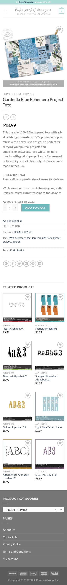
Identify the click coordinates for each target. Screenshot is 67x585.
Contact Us (10, 537)
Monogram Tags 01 (46, 328)
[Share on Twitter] (20, 263)
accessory (20, 237)
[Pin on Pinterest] (33, 263)
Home (7, 93)
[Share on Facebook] (13, 263)
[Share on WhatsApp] (6, 263)
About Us (9, 529)
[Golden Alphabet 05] (17, 406)
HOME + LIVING (24, 93)
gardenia (36, 237)
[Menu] (5, 11)
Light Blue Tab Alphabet (49, 427)
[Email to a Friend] (26, 263)
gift (44, 237)
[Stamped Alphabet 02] (17, 355)
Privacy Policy (12, 544)
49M (11, 237)
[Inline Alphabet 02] (49, 453)
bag (29, 237)
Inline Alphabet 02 (46, 474)
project (6, 241)
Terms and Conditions (17, 551)
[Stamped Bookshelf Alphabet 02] (49, 355)
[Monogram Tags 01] (49, 307)
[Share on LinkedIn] (40, 263)
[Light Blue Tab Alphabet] (49, 406)
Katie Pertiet (53, 237)
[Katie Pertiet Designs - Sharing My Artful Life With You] (33, 11)
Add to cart (35, 207)
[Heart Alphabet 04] (17, 307)
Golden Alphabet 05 (14, 427)
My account (10, 558)
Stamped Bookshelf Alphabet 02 (46, 378)
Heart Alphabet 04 (13, 328)
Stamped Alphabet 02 (15, 376)
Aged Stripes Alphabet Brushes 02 (15, 476)
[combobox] (33, 509)
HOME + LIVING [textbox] (31, 509)
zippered (15, 241)
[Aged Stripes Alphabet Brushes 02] (17, 453)
